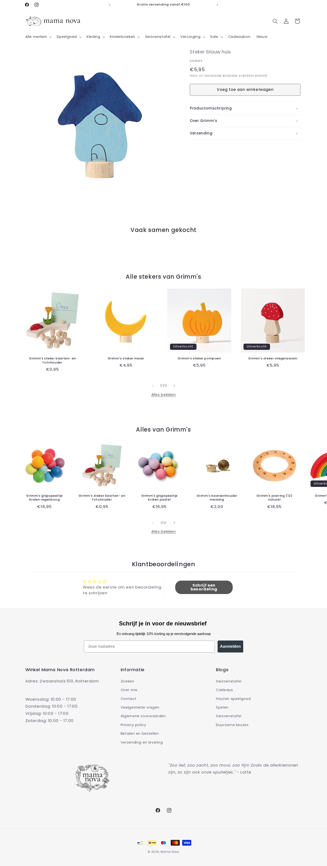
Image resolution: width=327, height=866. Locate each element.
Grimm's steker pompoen (199, 359)
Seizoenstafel (228, 681)
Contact (128, 698)
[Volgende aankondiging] (217, 5)
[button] (38, 37)
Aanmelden (230, 646)
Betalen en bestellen (140, 733)
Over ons (129, 689)
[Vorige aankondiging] (109, 5)
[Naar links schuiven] (152, 386)
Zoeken (127, 681)
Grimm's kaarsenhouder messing (217, 498)
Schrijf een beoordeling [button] (204, 587)
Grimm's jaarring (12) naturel (274, 498)
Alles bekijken (163, 394)
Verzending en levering (142, 742)
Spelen (222, 707)
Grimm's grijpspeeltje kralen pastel (159, 498)
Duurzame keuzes (232, 724)
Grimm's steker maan (126, 359)
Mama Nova (170, 852)
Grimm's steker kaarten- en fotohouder (52, 361)
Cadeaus (224, 689)
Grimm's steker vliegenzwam (272, 359)
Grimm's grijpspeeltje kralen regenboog (44, 498)
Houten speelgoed (233, 698)
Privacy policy (133, 724)
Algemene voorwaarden (143, 716)
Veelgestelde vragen (140, 707)
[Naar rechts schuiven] (174, 386)
